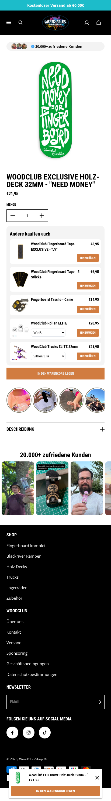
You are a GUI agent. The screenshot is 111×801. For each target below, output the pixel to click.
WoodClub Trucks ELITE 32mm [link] (54, 346)
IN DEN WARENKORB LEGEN (55, 791)
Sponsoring (16, 653)
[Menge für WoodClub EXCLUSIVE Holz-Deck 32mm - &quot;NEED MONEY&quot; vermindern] (13, 216)
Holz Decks (16, 566)
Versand (14, 642)
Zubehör (14, 598)
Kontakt (13, 632)
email (15, 701)
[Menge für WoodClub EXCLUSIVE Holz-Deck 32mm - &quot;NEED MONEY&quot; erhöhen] (42, 216)
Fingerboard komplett (26, 545)
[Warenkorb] (99, 23)
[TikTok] (45, 732)
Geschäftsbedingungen (27, 664)
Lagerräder (16, 588)
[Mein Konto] (87, 23)
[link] (20, 251)
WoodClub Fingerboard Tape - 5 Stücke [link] (55, 274)
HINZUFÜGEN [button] (88, 258)
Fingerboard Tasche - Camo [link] (52, 299)
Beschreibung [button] (20, 429)
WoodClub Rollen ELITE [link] (49, 323)
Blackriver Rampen (23, 556)
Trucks (12, 577)
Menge (11, 204)
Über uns (14, 621)
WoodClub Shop (31, 759)
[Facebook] (12, 732)
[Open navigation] (12, 23)
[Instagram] (28, 732)
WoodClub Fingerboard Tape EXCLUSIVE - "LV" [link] (53, 246)
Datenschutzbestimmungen (31, 674)
